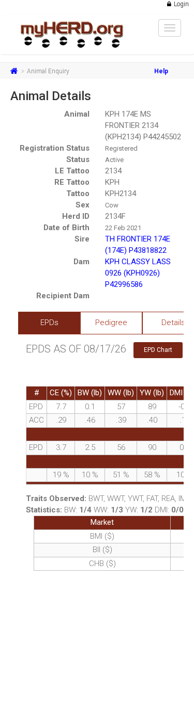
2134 (113, 170)
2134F (115, 216)
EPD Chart (158, 349)
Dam (81, 261)
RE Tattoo (71, 182)
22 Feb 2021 (123, 228)
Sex (82, 205)
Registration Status (54, 148)
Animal (76, 114)
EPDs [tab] (49, 322)
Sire (81, 239)
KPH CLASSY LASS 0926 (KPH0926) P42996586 (138, 273)
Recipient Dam (62, 295)
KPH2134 (120, 193)
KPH (112, 182)
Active (114, 160)
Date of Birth (66, 227)
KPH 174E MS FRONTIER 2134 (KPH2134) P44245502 (143, 125)
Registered (121, 148)
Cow (111, 205)
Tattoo (77, 193)
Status (77, 159)
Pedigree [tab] (111, 322)
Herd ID (75, 216)
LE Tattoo (72, 170)
